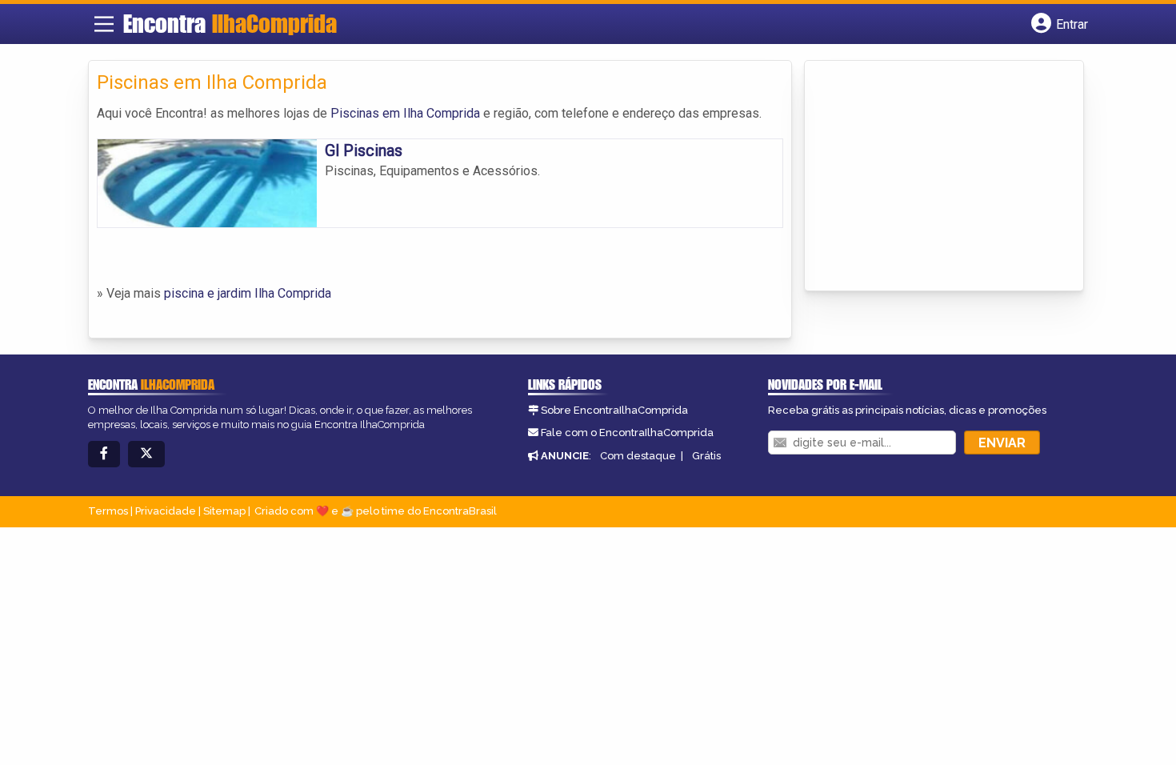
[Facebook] (104, 454)
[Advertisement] (933, 177)
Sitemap (224, 511)
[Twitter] (146, 454)
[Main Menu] (104, 24)
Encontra (230, 23)
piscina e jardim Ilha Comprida (247, 293)
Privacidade (165, 511)
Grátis (706, 456)
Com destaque (638, 456)
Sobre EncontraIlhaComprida (614, 410)
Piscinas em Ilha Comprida (405, 113)
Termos (108, 511)
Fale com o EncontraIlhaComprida (627, 433)
